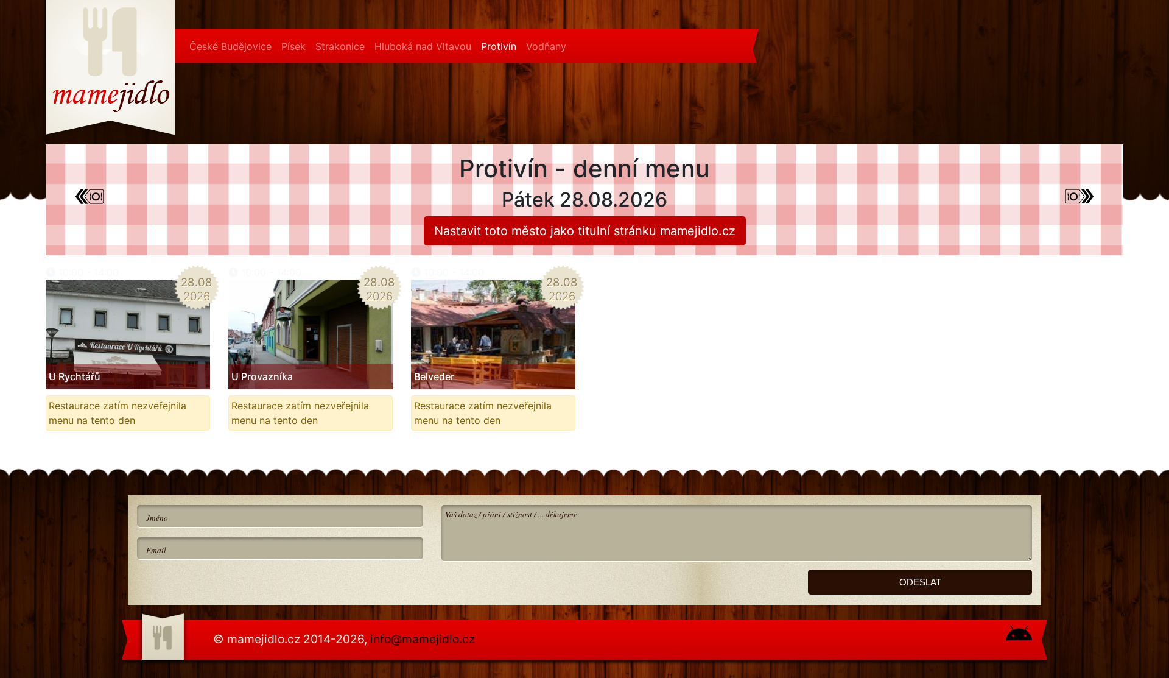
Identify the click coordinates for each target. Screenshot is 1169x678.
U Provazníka (262, 376)
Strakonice (340, 46)
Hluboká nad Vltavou (422, 46)
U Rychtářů (74, 376)
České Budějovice (230, 46)
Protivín (498, 46)
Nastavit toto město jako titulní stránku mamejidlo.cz (584, 231)
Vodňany (546, 46)
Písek (293, 46)
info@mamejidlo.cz (422, 639)
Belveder (434, 376)
